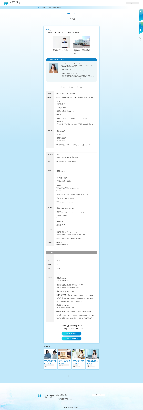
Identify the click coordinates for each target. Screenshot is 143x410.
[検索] (137, 3)
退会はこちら (98, 394)
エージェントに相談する (71, 333)
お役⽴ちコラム (101, 3)
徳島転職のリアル (109, 3)
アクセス (116, 3)
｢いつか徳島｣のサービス (92, 3)
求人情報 (84, 3)
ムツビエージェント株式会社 (61, 394)
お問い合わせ (121, 3)
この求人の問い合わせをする (71, 338)
